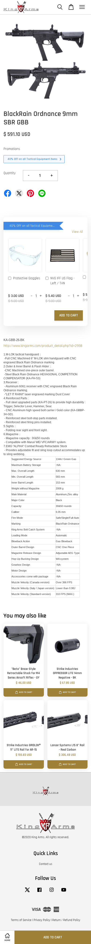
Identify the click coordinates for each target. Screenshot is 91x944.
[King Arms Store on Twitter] (27, 892)
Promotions (12, 149)
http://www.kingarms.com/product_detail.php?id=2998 (43, 346)
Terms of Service (21, 920)
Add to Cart (68, 315)
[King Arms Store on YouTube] (63, 892)
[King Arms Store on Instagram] (51, 892)
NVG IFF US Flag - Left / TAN (62, 280)
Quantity (10, 173)
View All (77, 232)
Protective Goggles (26, 278)
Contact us (45, 864)
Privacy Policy (42, 920)
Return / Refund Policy (66, 920)
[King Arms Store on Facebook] (39, 892)
